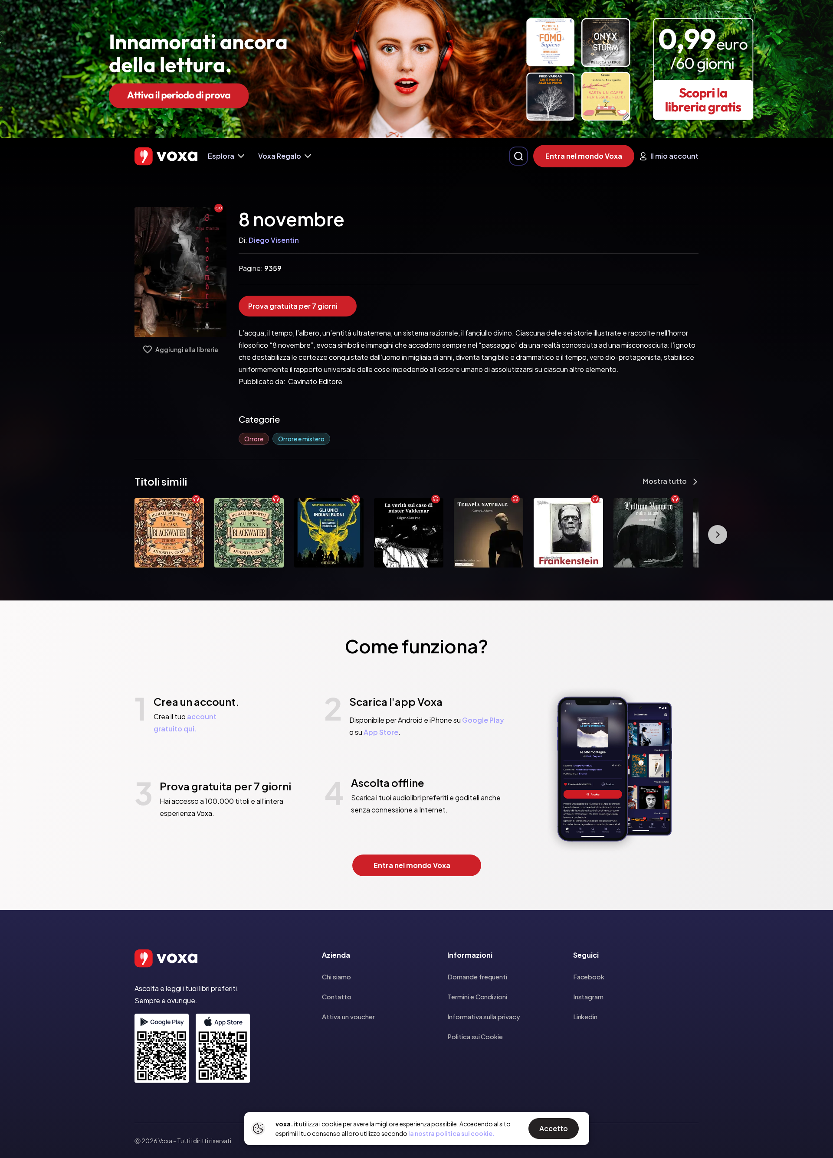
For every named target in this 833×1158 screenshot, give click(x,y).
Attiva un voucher (348, 1016)
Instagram (588, 996)
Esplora (221, 155)
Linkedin (585, 1016)
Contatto (336, 996)
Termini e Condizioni (477, 996)
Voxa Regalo (279, 155)
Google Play (483, 719)
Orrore (253, 439)
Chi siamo (336, 976)
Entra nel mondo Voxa (583, 155)
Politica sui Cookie (475, 1036)
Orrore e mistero (301, 439)
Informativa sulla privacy (483, 1016)
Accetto (553, 1128)
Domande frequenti (477, 976)
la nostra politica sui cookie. (451, 1133)
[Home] (165, 156)
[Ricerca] (518, 156)
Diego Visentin (274, 240)
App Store (381, 732)
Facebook (588, 976)
